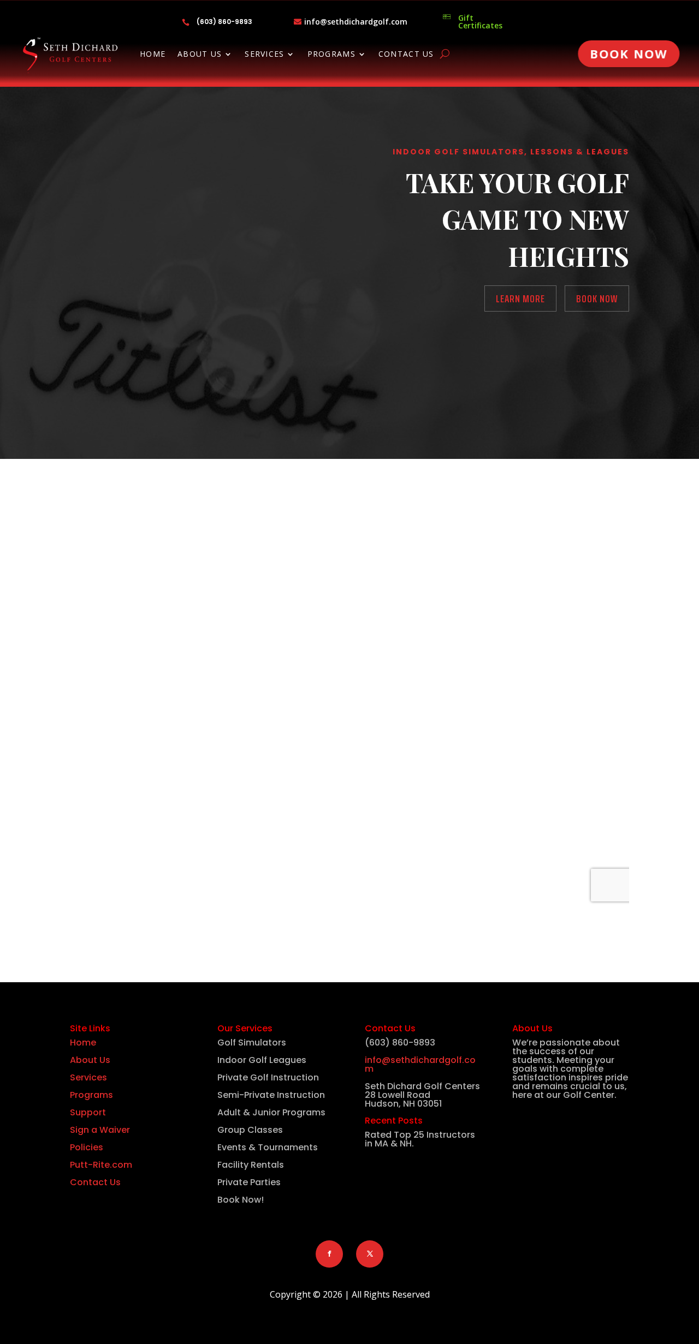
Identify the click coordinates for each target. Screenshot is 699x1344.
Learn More (520, 298)
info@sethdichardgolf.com (355, 21)
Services (264, 54)
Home (152, 54)
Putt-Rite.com (101, 1164)
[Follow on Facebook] (329, 1254)
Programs (331, 54)
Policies (86, 1147)
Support (88, 1112)
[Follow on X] (369, 1254)
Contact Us (406, 54)
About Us (199, 54)
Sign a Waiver (100, 1130)
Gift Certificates (480, 22)
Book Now (629, 53)
